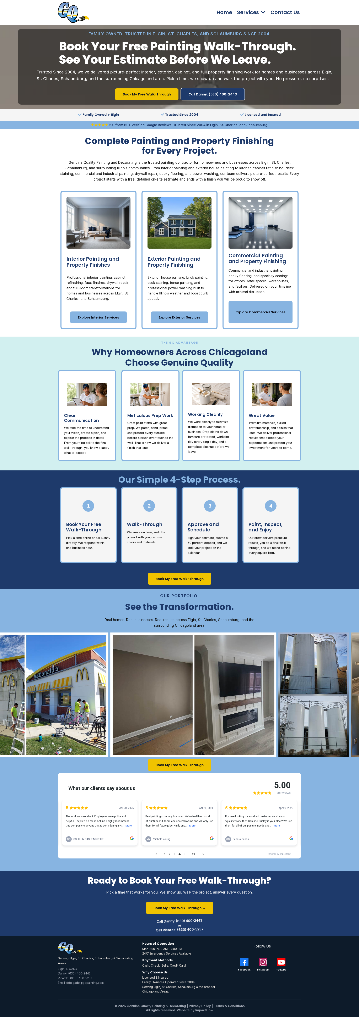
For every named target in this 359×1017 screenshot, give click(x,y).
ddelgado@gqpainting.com (85, 982)
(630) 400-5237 (81, 978)
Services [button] (248, 12)
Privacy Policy (200, 1006)
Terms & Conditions (229, 1006)
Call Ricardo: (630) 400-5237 (179, 929)
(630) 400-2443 (79, 973)
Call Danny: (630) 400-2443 (179, 921)
